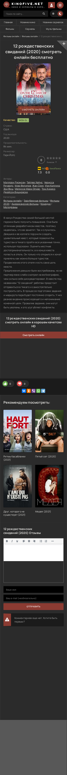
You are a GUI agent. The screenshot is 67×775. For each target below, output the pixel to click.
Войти (51, 5)
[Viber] (33, 391)
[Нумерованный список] (46, 541)
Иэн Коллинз (52, 185)
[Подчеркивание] (17, 541)
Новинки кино (27, 22)
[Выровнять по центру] (29, 541)
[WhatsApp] (38, 391)
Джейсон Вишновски (15, 192)
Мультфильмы (54, 28)
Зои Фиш (8, 188)
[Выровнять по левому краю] (23, 541)
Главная (8, 22)
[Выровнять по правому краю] (34, 541)
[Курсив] (12, 541)
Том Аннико (48, 188)
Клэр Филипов (23, 185)
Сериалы (30, 28)
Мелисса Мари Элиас (27, 188)
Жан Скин (38, 185)
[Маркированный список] (40, 541)
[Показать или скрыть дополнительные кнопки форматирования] (52, 541)
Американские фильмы (25, 204)
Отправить (34, 606)
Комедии (46, 204)
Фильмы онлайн (11, 36)
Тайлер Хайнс (35, 182)
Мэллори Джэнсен (14, 182)
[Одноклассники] (29, 391)
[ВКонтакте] (24, 391)
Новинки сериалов (53, 22)
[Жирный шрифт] (6, 541)
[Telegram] (43, 391)
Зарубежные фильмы (36, 200)
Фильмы (10, 28)
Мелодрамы (10, 207)
